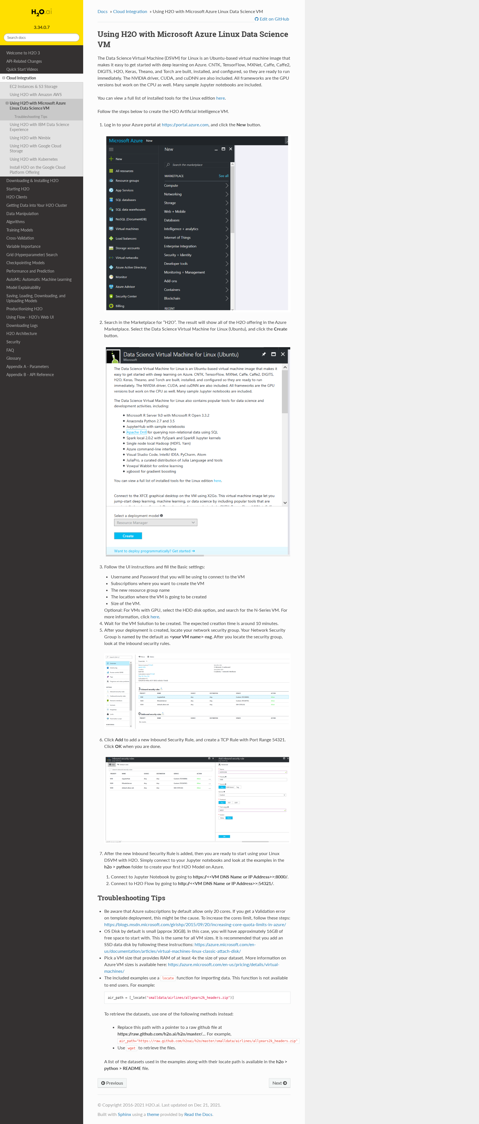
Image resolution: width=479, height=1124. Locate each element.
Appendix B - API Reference (30, 374)
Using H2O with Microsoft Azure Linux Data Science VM (38, 105)
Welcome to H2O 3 (23, 53)
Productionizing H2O (24, 308)
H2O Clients (16, 197)
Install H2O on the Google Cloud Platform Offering (37, 170)
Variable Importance (23, 246)
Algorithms (15, 221)
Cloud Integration (21, 77)
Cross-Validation (20, 238)
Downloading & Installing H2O (32, 180)
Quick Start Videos (22, 69)
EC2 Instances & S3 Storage (33, 86)
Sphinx (124, 1114)
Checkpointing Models (25, 262)
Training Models (19, 230)
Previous (114, 1082)
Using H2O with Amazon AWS (36, 94)
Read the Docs (198, 1114)
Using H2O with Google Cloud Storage (35, 148)
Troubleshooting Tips (30, 116)
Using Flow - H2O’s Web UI (30, 317)
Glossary (13, 358)
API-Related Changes (24, 61)
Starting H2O (17, 189)
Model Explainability (23, 287)
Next (277, 1082)
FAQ (10, 350)
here (220, 97)
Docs (103, 11)
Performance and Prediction (30, 271)
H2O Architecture (21, 333)
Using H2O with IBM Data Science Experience (39, 127)
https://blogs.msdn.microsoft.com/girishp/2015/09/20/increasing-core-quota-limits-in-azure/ (195, 924)
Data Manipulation (22, 213)
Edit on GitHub (274, 18)
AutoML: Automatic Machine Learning (39, 279)
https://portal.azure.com (185, 124)
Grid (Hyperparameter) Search (32, 254)
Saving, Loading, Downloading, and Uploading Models (35, 298)
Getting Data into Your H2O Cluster (36, 205)
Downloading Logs (22, 325)
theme (153, 1114)
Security (13, 341)
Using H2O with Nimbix (30, 137)
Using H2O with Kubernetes (34, 159)
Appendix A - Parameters (27, 366)
